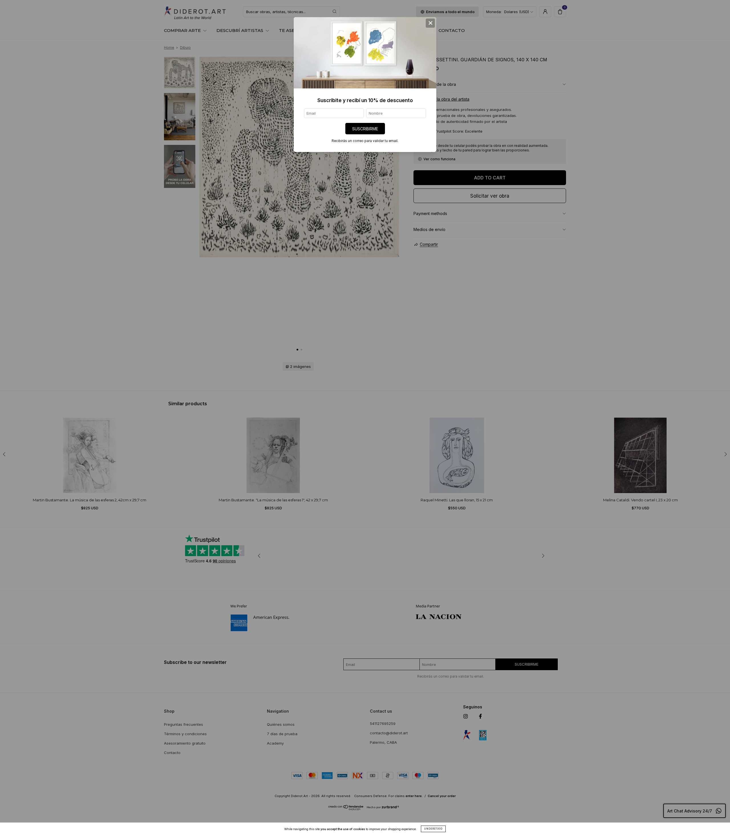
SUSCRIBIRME (365, 128)
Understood (433, 828)
